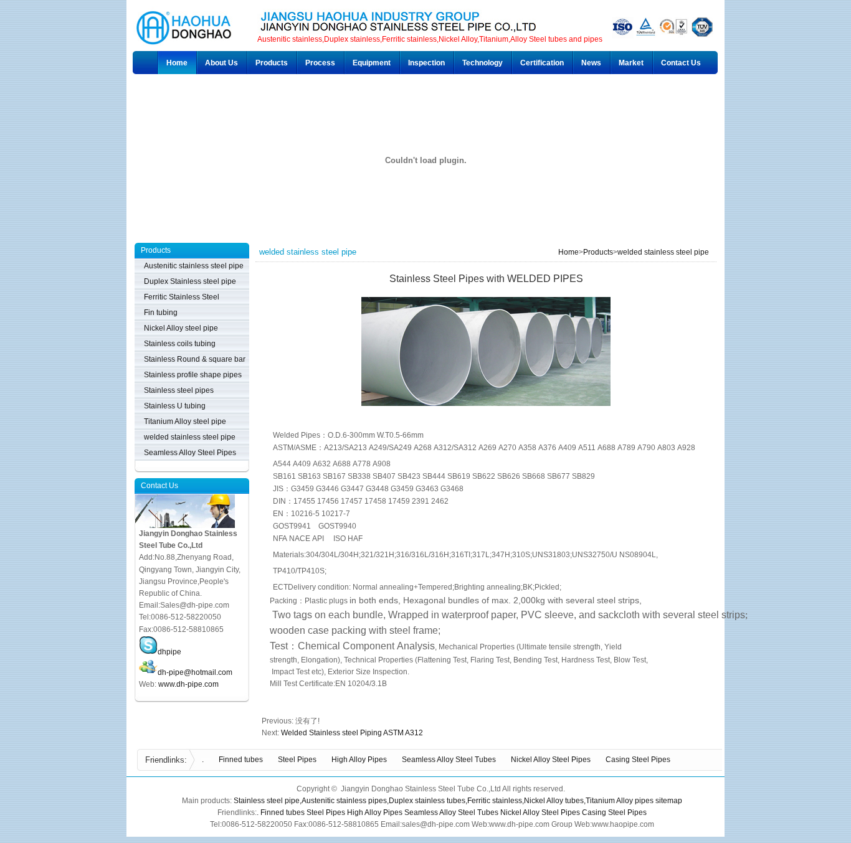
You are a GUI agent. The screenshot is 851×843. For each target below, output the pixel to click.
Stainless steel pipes (179, 390)
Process (320, 63)
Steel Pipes (297, 759)
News (591, 63)
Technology (482, 63)
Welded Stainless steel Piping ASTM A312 (352, 732)
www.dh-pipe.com (188, 684)
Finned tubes (241, 759)
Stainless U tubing (175, 406)
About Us (221, 63)
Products (271, 63)
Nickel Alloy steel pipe (181, 328)
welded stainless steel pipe (663, 252)
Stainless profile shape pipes (193, 374)
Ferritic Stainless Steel (181, 297)
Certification (542, 63)
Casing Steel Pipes (638, 759)
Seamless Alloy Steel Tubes (449, 759)
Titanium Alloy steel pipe (185, 421)
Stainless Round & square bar (194, 359)
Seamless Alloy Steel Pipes (190, 452)
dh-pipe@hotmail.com (195, 672)
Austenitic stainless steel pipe (194, 265)
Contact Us (681, 63)
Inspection (426, 63)
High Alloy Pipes (359, 759)
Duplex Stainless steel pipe (190, 281)
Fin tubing (161, 312)
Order (293, 704)
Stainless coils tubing (180, 343)
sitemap (668, 800)
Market (631, 63)
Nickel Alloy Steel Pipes (551, 759)
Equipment (372, 63)
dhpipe (169, 652)
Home (177, 63)
